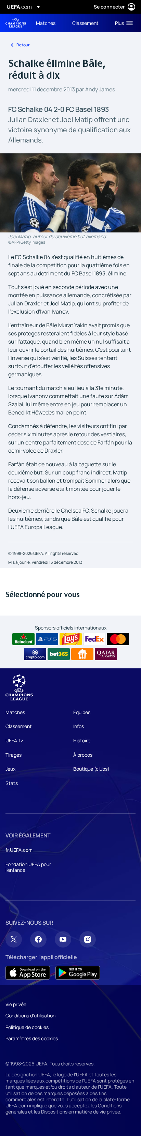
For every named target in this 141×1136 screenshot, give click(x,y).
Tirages (13, 755)
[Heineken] (23, 639)
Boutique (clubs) (91, 769)
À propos (82, 755)
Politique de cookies (27, 1027)
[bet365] (59, 654)
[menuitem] (48, 23)
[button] (122, 23)
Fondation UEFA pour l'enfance (28, 867)
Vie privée (15, 1004)
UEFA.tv (14, 740)
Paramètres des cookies (31, 1038)
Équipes (81, 712)
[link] (45, 23)
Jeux (10, 769)
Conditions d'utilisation (30, 1015)
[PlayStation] (47, 639)
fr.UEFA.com (19, 850)
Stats (11, 783)
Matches (15, 712)
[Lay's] (71, 639)
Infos (78, 726)
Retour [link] (23, 45)
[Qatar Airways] (106, 654)
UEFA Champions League (15, 23)
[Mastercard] (118, 639)
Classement (18, 726)
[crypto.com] (35, 654)
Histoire (81, 740)
